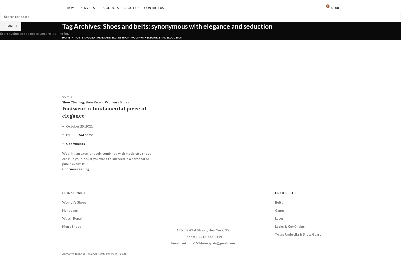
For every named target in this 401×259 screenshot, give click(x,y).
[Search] (317, 8)
